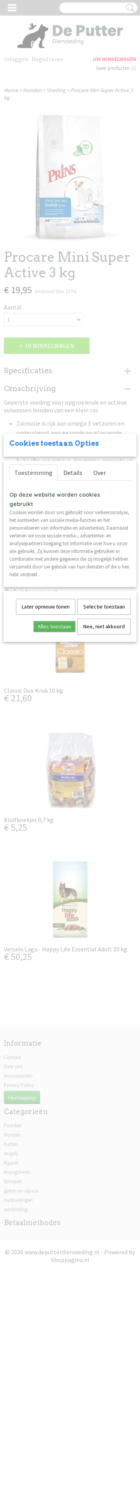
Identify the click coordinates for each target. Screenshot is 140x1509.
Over (99, 472)
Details (72, 472)
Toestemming (33, 472)
